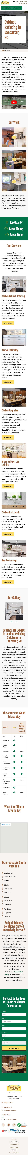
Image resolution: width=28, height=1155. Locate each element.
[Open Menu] (25, 8)
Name (3, 1011)
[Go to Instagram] (14, 1125)
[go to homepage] (5, 3)
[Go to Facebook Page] (3, 1125)
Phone (3, 1025)
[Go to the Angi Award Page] (4, 1130)
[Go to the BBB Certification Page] (11, 1131)
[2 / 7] (14, 611)
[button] (3, 612)
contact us (23, 4)
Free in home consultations (12, 8)
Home (3, 50)
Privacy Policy (14, 1150)
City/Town (4, 1032)
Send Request (14, 1048)
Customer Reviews (14, 1141)
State (3, 1039)
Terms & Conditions (14, 1152)
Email (3, 1018)
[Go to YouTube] (8, 1125)
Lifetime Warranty (14, 1144)
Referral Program (14, 1147)
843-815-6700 (23, 1)
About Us (14, 1139)
